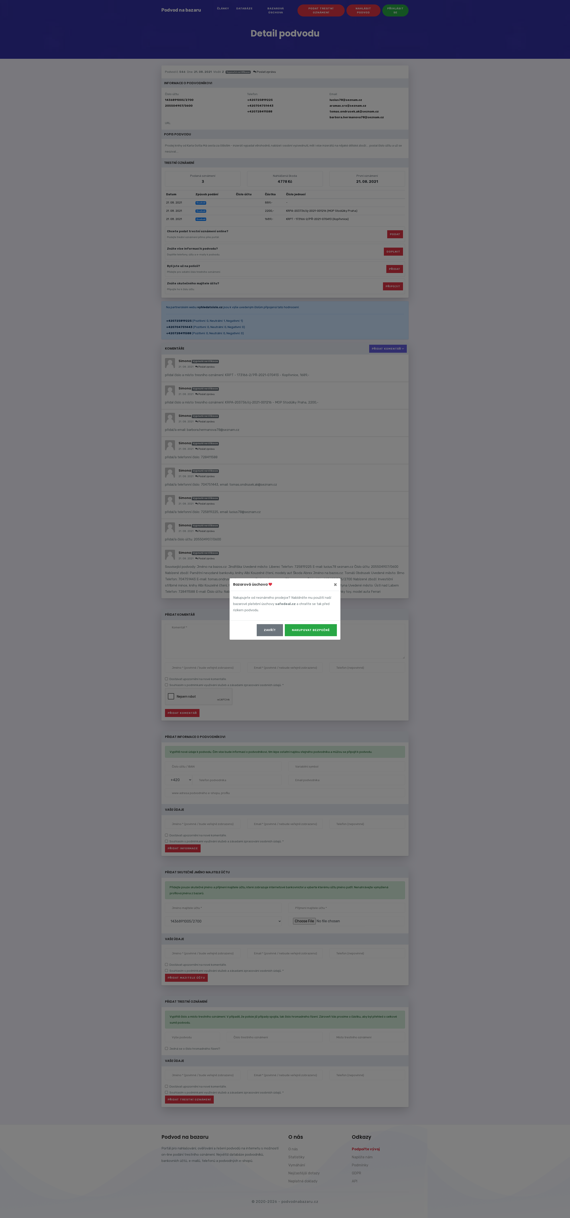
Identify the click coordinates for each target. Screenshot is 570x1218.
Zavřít (270, 630)
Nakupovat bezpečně (311, 630)
